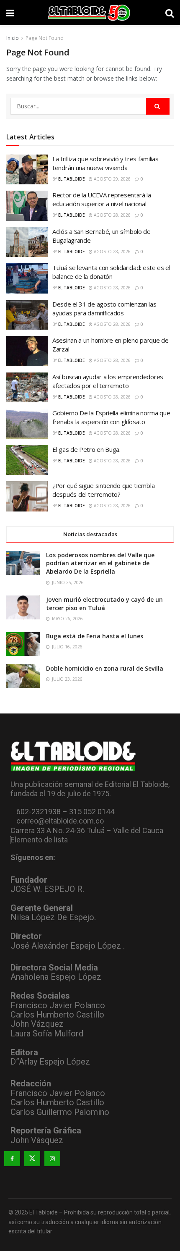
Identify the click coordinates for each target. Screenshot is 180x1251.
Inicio (12, 38)
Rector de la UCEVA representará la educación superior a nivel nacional (101, 199)
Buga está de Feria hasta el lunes (94, 636)
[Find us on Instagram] (52, 1158)
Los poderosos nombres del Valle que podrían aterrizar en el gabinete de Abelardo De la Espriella (100, 563)
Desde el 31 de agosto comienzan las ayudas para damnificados (104, 308)
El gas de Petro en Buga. (86, 449)
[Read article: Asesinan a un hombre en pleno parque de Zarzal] (27, 351)
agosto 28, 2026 (112, 215)
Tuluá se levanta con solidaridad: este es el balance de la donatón (111, 272)
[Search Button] (169, 12)
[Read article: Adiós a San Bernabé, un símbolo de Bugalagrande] (27, 242)
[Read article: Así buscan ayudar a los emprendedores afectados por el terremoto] (27, 387)
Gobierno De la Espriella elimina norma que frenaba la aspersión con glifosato (111, 417)
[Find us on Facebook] (12, 1158)
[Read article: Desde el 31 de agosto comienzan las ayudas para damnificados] (27, 315)
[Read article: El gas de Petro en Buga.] (27, 460)
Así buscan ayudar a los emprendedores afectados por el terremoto (107, 381)
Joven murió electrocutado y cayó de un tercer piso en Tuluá (104, 603)
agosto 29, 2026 (112, 179)
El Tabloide (71, 179)
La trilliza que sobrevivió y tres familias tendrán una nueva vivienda (105, 163)
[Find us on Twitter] (32, 1158)
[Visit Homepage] (90, 12)
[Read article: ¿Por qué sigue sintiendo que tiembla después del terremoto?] (27, 496)
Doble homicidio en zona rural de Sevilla (104, 668)
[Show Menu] (10, 12)
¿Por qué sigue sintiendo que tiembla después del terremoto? (103, 489)
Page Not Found (45, 38)
